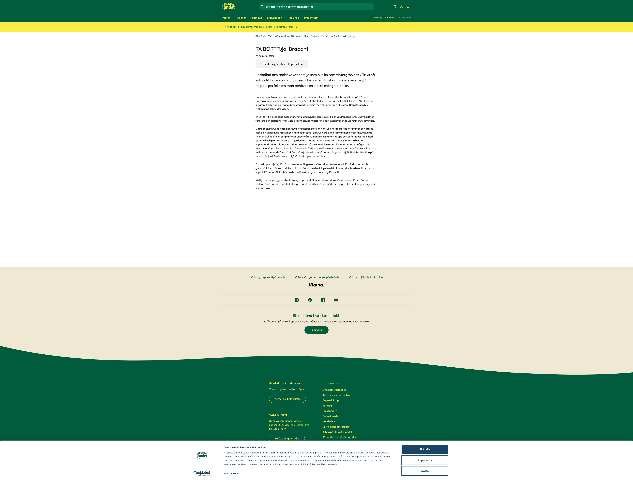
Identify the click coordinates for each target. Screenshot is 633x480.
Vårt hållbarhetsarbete (336, 426)
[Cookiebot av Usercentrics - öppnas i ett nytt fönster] (202, 473)
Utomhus (296, 36)
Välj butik (406, 17)
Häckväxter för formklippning (337, 36)
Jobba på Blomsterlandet (337, 432)
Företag (378, 17)
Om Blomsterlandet (334, 389)
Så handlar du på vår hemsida (339, 437)
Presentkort (329, 410)
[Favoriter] (395, 6)
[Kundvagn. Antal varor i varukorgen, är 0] (408, 6)
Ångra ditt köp (330, 400)
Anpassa (423, 460)
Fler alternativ (232, 473)
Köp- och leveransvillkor (336, 395)
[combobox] (319, 7)
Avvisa (425, 470)
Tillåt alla (425, 449)
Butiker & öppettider (286, 438)
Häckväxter (310, 36)
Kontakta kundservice (287, 398)
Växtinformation (279, 36)
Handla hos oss (331, 421)
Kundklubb (390, 17)
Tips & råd (261, 36)
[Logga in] (401, 6)
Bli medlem (316, 330)
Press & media (330, 416)
